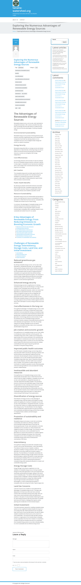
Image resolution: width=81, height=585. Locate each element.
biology (57, 205)
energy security (18, 82)
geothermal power (19, 90)
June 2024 (57, 183)
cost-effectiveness (19, 76)
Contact (22, 19)
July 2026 (57, 136)
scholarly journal (59, 250)
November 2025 (59, 151)
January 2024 (58, 193)
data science (58, 211)
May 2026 (57, 140)
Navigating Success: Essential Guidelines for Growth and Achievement (59, 64)
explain (56, 222)
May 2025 (57, 162)
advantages (20, 67)
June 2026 (57, 138)
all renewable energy (60, 201)
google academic (59, 228)
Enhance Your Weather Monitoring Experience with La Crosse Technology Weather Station (59, 51)
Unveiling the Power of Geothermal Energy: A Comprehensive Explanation (59, 60)
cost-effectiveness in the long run (22, 79)
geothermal (58, 224)
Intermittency (19, 253)
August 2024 (58, 179)
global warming (58, 226)
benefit (56, 203)
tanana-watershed (59, 80)
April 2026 (57, 142)
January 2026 (58, 147)
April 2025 (57, 164)
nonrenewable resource (60, 241)
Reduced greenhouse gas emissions (24, 226)
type (56, 263)
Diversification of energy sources (24, 235)
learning (57, 237)
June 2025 (57, 161)
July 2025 (57, 159)
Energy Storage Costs (21, 254)
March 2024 (58, 189)
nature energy (58, 239)
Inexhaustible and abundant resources (25, 234)
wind (19, 108)
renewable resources (60, 248)
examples (57, 220)
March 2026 (58, 144)
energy (56, 217)
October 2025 (58, 153)
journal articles (58, 235)
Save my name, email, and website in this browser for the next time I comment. (30, 562)
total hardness (58, 261)
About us (15, 19)
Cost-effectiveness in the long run (24, 229)
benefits (17, 73)
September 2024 (59, 177)
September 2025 (59, 155)
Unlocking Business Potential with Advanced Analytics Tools (60, 56)
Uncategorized (58, 265)
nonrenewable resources (58, 244)
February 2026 (58, 145)
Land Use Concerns (21, 256)
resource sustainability (20, 105)
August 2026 (58, 134)
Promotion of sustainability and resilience (26, 237)
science (56, 252)
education (57, 213)
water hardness (58, 269)
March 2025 (58, 166)
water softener (58, 271)
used (36, 67)
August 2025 (58, 157)
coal (56, 209)
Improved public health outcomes (24, 232)
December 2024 (58, 172)
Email (14, 555)
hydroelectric (18, 93)
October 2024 (58, 176)
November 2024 (59, 174)
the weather (58, 257)
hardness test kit (59, 232)
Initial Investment (20, 257)
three (56, 259)
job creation (24, 93)
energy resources (59, 218)
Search (54, 39)
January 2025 (58, 170)
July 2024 (57, 181)
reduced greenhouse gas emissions (22, 99)
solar (16, 108)
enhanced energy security (20, 84)
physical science (59, 246)
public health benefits (19, 96)
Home (14, 31)
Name (14, 549)
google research (59, 230)
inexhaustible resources (60, 234)
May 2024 (57, 185)
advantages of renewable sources (22, 70)
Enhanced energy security (22, 228)
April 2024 (57, 187)
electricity (57, 215)
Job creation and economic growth (24, 231)
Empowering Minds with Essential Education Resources (60, 68)
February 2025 (58, 168)
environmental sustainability (21, 87)
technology (57, 256)
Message (15, 539)
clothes (56, 207)
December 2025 (58, 149)
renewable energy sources (20, 102)
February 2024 (58, 191)
